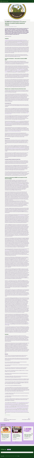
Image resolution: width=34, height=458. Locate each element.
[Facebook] (7, 449)
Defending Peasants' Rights (16, 438)
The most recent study (21, 215)
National (8, 20)
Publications (11, 20)
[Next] (32, 434)
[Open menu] (32, 1)
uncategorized (19, 20)
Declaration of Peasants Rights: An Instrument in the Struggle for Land (10, 419)
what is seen (20, 184)
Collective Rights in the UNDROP (26, 419)
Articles (6, 20)
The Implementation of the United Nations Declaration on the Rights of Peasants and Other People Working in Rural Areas (16, 405)
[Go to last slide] (1, 434)
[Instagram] (10, 449)
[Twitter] (8, 449)
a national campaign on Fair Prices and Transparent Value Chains (17, 148)
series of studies (18, 121)
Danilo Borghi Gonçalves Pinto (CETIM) (9, 26)
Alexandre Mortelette (4, 438)
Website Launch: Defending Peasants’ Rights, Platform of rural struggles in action (28, 435)
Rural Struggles (15, 20)
